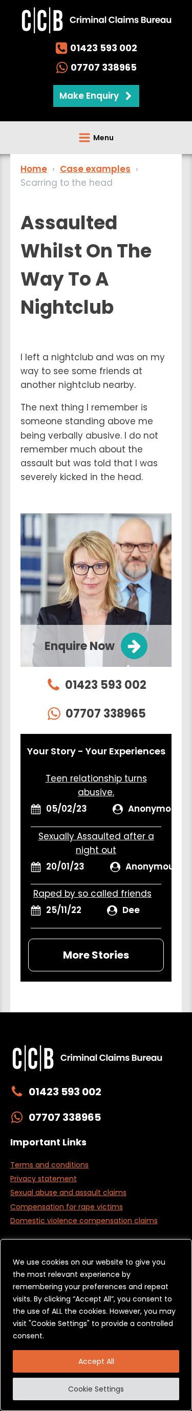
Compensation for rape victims (66, 1207)
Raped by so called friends (92, 893)
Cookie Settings (96, 1389)
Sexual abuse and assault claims (68, 1192)
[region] (96, 1325)
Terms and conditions (49, 1165)
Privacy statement (43, 1179)
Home (33, 169)
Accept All (96, 1361)
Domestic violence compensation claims (84, 1220)
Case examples (95, 169)
